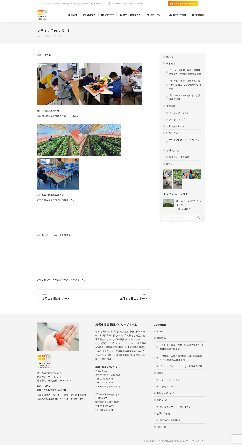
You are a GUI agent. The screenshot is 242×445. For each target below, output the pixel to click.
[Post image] (168, 203)
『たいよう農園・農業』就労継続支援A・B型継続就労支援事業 (185, 72)
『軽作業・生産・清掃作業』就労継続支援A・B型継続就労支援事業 (185, 84)
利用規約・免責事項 (179, 157)
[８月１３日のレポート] (168, 184)
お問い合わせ (173, 150)
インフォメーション (179, 112)
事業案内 (170, 63)
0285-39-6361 (99, 4)
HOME (169, 56)
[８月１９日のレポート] (187, 174)
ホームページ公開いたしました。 (188, 202)
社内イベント (173, 133)
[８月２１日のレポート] (168, 174)
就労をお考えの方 (175, 126)
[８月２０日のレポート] (177, 174)
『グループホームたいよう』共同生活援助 (184, 97)
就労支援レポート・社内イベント (184, 141)
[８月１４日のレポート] (197, 174)
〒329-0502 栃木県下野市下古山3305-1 (128, 4)
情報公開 (170, 163)
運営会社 (170, 106)
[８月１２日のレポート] (177, 184)
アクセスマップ (177, 119)
